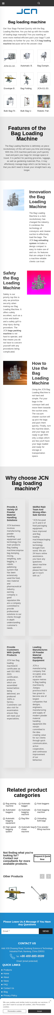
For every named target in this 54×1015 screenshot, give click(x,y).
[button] (42, 876)
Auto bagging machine (43, 811)
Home (6, 973)
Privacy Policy (10, 995)
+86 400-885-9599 (32, 956)
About (6, 977)
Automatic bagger (25, 805)
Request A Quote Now (42, 857)
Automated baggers (10, 811)
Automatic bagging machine (25, 812)
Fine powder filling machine (43, 828)
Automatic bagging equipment (10, 820)
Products (8, 970)
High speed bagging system (11, 829)
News (6, 981)
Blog (6, 992)
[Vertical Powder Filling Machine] (39, 893)
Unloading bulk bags (41, 819)
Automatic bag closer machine (27, 829)
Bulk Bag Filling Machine (15, 111)
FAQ (6, 984)
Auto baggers (43, 804)
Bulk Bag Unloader (29, 111)
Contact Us (9, 988)
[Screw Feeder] (14, 893)
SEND (46, 931)
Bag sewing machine (11, 805)
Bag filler (25, 818)
